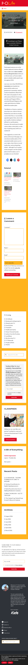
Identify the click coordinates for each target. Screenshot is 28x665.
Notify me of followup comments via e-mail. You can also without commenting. (14, 268)
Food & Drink (9, 325)
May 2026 (8, 525)
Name (6, 248)
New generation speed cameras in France (7, 179)
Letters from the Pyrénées (13, 334)
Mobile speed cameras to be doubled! (14, 20)
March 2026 (9, 530)
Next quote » (7, 462)
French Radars (16, 177)
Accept (4, 662)
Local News (9, 336)
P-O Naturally (9, 340)
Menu (5, 8)
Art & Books (9, 319)
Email (6, 255)
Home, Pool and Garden (12, 332)
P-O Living (7, 315)
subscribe (17, 268)
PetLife (8, 344)
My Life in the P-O (10, 338)
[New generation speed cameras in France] (8, 174)
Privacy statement (18, 565)
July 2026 (8, 519)
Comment (7, 227)
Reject (10, 662)
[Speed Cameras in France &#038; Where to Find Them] (8, 188)
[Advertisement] (14, 295)
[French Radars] (17, 174)
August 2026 (9, 516)
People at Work (10, 342)
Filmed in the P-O (10, 323)
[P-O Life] (8, 3)
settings (16, 660)
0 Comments (19, 32)
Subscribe (14, 397)
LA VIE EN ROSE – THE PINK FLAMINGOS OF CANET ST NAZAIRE (12, 479)
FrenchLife (8, 327)
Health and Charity (11, 329)
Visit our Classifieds (10, 439)
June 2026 (8, 522)
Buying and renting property (13, 321)
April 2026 (8, 527)
